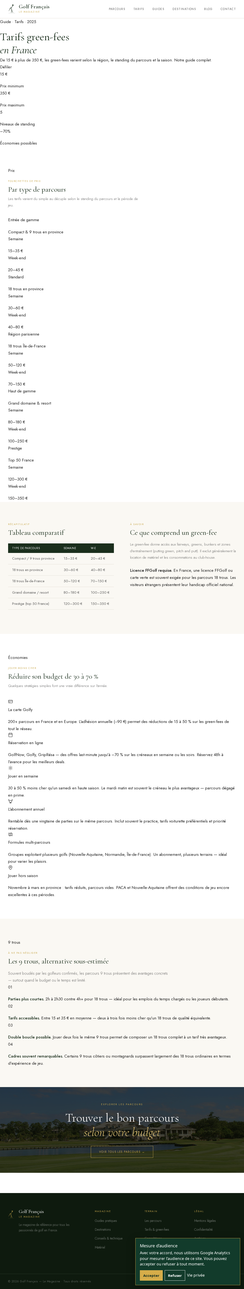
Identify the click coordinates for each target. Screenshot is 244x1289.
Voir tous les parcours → (122, 1152)
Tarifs (138, 9)
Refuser (175, 1275)
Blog (208, 9)
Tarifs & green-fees (157, 1229)
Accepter (151, 1275)
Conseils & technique (108, 1238)
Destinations (184, 9)
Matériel (100, 1247)
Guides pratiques (106, 1220)
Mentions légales (205, 1220)
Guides (158, 9)
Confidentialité (203, 1229)
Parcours (117, 9)
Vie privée (196, 1275)
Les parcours (153, 1220)
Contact (228, 9)
